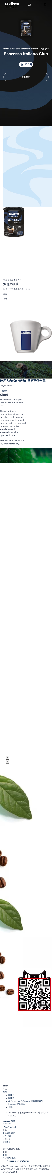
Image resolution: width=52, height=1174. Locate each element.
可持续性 (7, 1124)
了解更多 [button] (4, 391)
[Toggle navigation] (45, 5)
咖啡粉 (11, 1098)
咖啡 (5, 1092)
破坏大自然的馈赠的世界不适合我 (22, 380)
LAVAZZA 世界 (9, 1127)
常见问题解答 (9, 1133)
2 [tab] (7, 761)
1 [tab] (7, 758)
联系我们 (7, 1136)
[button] (29, 4)
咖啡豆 (11, 1095)
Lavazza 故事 (9, 1121)
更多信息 (26, 77)
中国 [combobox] (5, 1152)
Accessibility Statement (18, 1161)
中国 (5, 1155)
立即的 (11, 1107)
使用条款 (7, 1142)
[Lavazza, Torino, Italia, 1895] (12, 5)
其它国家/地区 (9, 1158)
